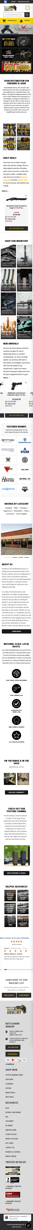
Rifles (16, 508)
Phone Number (24, 995)
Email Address (9, 995)
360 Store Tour (13, 1047)
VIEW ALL (5, 191)
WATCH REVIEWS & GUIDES (16, 873)
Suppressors (7, 511)
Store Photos (12, 1054)
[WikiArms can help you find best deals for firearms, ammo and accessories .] (16, 1202)
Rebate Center (23, 180)
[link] (17, 969)
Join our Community (16, 792)
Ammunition (18, 511)
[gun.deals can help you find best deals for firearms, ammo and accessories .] (16, 1187)
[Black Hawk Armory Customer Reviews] (14, 1171)
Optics (26, 511)
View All (5, 378)
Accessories (10, 514)
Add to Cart (16, 228)
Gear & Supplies (21, 514)
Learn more (8, 221)
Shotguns (23, 508)
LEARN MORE (16, 631)
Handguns (8, 508)
